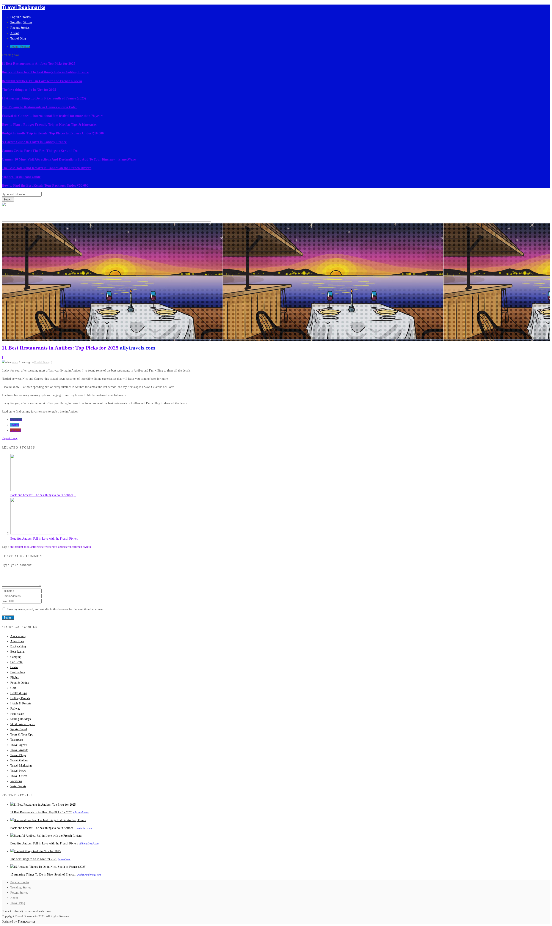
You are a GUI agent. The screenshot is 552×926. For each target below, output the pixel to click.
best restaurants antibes (53, 546)
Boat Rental (17, 651)
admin (15, 362)
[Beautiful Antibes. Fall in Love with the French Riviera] (37, 533)
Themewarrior (26, 921)
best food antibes (28, 546)
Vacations (16, 781)
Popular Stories (20, 17)
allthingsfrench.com (89, 843)
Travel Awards (19, 750)
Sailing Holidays (20, 719)
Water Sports (18, 786)
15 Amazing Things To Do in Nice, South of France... (43, 874)
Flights (14, 677)
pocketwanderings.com (89, 874)
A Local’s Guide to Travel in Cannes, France (34, 142)
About (14, 33)
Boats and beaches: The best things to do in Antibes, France (45, 72)
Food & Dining (42, 362)
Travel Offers (18, 776)
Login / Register (20, 46)
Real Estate (17, 713)
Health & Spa (18, 693)
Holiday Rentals (20, 698)
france (70, 546)
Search (7, 199)
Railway (15, 708)
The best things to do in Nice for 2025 (29, 90)
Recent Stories (20, 27)
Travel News (18, 770)
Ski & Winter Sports (22, 724)
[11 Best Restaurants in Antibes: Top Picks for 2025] (43, 804)
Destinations (17, 672)
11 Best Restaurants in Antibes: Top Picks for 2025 (38, 63)
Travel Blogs (18, 755)
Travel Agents (18, 744)
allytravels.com (137, 348)
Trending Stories (21, 22)
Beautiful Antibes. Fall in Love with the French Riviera (42, 81)
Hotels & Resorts (20, 703)
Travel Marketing (21, 765)
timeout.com (64, 859)
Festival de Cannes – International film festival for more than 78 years (52, 116)
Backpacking (18, 646)
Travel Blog (18, 38)
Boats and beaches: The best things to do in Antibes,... (43, 495)
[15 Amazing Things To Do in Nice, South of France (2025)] (48, 866)
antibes (14, 546)
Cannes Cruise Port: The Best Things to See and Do (40, 151)
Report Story (9, 438)
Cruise (14, 667)
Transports (16, 739)
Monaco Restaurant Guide (21, 177)
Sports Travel (18, 729)
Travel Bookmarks (23, 7)
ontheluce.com (84, 828)
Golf (13, 688)
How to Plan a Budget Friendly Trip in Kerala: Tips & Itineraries (49, 125)
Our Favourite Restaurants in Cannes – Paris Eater (39, 107)
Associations (17, 636)
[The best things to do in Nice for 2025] (35, 851)
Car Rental (16, 662)
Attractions (17, 641)
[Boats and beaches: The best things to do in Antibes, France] (39, 489)
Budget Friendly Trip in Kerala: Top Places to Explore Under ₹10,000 (53, 133)
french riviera (82, 546)
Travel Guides (19, 760)
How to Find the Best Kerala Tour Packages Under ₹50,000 (45, 185)
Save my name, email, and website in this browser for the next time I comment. (55, 609)
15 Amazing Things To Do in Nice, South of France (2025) (44, 98)
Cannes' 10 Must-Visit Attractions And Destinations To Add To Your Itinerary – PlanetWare (69, 159)
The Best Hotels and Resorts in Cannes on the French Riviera (46, 168)
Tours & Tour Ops (21, 734)
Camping (15, 656)
